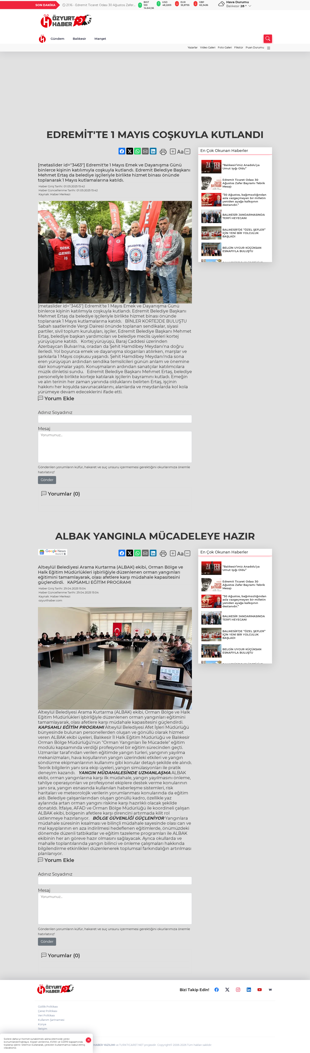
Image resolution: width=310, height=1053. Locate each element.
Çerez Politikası (47, 1011)
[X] (227, 990)
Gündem (57, 39)
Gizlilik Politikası (48, 1006)
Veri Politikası (46, 1015)
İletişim (42, 1028)
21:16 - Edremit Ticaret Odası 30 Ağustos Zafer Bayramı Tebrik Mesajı (97, 5)
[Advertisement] (155, 96)
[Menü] (268, 48)
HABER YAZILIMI (104, 1044)
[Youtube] (259, 990)
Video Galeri (207, 47)
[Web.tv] (270, 990)
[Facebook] (216, 990)
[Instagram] (238, 990)
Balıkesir (79, 39)
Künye (42, 1024)
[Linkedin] (249, 990)
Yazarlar (193, 47)
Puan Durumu (255, 47)
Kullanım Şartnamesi (51, 1019)
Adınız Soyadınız (55, 412)
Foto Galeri (225, 47)
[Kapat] (88, 1040)
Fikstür (238, 47)
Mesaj (44, 428)
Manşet (100, 39)
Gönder (47, 480)
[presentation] (131, 5)
